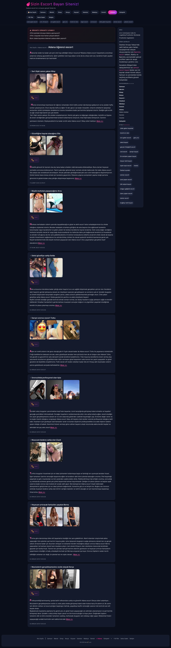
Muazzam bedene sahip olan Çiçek (46, 440)
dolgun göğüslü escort (127, 189)
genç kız (65, 22)
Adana (113, 12)
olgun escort (84, 22)
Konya (68, 12)
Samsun (43, 12)
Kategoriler (126, 83)
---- (36, 98)
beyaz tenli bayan (126, 161)
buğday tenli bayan (126, 203)
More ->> (100, 121)
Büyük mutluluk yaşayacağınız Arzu (47, 191)
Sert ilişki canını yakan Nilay (43, 71)
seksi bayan (124, 142)
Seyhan (121, 115)
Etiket (124, 125)
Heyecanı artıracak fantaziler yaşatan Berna (50, 505)
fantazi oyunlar (125, 170)
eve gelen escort (55, 22)
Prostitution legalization (126, 38)
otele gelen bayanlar (105, 22)
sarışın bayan (134, 151)
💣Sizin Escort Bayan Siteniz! (52, 4)
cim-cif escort (44, 22)
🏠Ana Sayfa (32, 12)
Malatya (94, 12)
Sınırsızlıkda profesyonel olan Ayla (46, 378)
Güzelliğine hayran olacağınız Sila (46, 133)
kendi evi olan (74, 22)
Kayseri (76, 12)
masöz (136, 165)
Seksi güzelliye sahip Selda (43, 256)
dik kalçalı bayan (125, 184)
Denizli (103, 12)
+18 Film (30, 17)
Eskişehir (122, 12)
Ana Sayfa (33, 47)
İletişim (51, 17)
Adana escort (42, 47)
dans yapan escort (126, 193)
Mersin (52, 12)
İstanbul (85, 12)
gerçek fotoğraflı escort (127, 147)
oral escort (94, 22)
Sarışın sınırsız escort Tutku (44, 318)
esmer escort (124, 198)
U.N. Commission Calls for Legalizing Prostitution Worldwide (129, 34)
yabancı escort (128, 22)
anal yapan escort (32, 22)
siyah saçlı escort (125, 165)
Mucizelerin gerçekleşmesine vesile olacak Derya (53, 567)
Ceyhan (121, 118)
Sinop (60, 12)
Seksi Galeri (41, 17)
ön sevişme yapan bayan (128, 156)
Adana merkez (123, 112)
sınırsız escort (117, 22)
